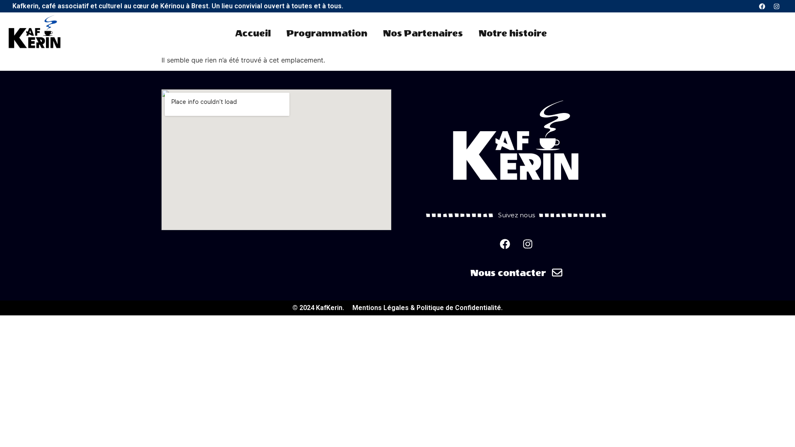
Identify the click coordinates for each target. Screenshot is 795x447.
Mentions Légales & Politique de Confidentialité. (427, 308)
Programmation (327, 33)
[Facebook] (762, 6)
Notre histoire (513, 33)
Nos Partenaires (423, 33)
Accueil (253, 33)
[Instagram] (776, 6)
